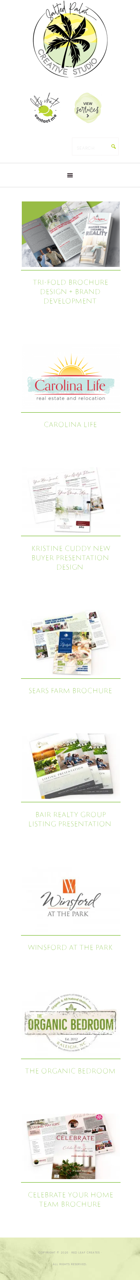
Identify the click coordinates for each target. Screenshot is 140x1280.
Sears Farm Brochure (70, 690)
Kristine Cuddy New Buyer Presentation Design (70, 557)
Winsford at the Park (70, 947)
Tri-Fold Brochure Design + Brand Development (70, 291)
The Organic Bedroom (70, 1070)
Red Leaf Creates (70, 39)
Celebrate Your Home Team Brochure (70, 1199)
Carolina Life (70, 424)
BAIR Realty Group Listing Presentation (69, 818)
